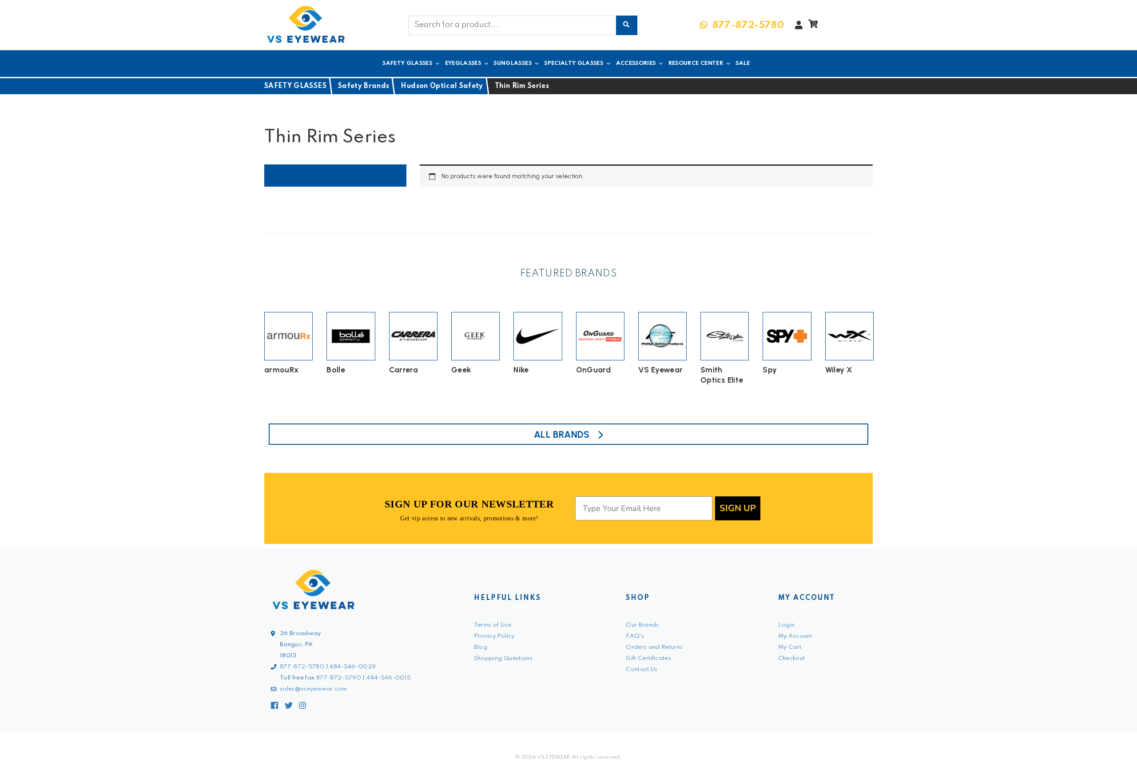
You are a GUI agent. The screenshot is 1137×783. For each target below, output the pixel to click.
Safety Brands (364, 86)
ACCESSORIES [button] (636, 63)
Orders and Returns (654, 647)
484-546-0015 (388, 678)
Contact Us (642, 669)
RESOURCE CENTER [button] (695, 63)
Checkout (791, 658)
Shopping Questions (503, 658)
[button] (813, 26)
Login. (787, 625)
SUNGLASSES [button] (512, 63)
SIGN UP (738, 508)
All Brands (562, 434)
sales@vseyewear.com (313, 689)
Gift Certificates (648, 658)
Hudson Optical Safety (442, 86)
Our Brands (642, 625)
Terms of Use (492, 625)
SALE (742, 63)
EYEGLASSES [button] (463, 63)
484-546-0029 (353, 667)
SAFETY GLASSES (295, 86)
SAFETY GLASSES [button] (407, 63)
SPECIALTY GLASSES (573, 63)
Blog (480, 647)
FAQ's (635, 636)
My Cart (789, 647)
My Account (795, 636)
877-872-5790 (338, 678)
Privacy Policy (494, 636)
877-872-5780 (302, 667)
